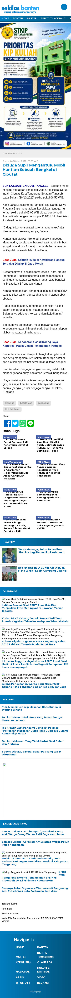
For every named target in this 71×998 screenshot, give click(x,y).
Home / (6, 153)
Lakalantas (43, 403)
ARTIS (20, 977)
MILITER (32, 18)
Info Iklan (7, 908)
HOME (5, 18)
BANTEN (18, 18)
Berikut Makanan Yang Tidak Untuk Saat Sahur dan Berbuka (33, 743)
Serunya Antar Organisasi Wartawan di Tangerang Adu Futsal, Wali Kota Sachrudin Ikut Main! (35, 890)
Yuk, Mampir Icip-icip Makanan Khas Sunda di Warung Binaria (31, 709)
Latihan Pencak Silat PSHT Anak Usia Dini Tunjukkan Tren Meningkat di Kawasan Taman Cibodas (32, 608)
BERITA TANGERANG (53, 18)
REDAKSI (43, 982)
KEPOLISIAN (24, 962)
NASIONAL (23, 971)
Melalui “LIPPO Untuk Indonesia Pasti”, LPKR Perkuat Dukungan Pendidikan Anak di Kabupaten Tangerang (35, 861)
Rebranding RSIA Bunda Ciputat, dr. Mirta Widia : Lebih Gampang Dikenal (42, 569)
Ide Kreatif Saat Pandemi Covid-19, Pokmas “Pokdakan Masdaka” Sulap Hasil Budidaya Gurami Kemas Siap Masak (35, 731)
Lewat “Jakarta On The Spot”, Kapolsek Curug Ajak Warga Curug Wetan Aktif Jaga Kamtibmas (33, 833)
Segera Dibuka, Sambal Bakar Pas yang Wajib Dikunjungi (31, 753)
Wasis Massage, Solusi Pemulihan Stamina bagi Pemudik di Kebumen (41, 551)
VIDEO (41, 977)
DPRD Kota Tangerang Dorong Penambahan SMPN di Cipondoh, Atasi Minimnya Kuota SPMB (34, 876)
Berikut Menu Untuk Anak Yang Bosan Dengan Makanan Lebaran (32, 719)
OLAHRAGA (44, 962)
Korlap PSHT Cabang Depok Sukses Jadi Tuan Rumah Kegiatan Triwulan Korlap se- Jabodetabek (35, 620)
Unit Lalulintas (12, 409)
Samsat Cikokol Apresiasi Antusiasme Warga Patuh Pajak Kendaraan (35, 843)
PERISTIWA (16, 153)
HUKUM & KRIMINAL (43, 969)
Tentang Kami (9, 903)
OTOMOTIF (23, 982)
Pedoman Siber (10, 913)
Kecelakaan (26, 403)
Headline (9, 403)
